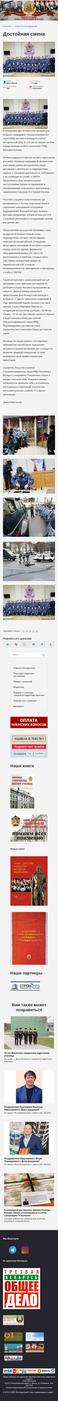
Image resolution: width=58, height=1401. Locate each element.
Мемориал (18, 706)
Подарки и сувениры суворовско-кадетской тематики (28, 693)
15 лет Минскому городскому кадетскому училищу (26, 1054)
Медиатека (18, 687)
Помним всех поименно (25, 701)
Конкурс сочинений (22, 681)
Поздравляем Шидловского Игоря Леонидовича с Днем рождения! (23, 1159)
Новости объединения (24, 668)
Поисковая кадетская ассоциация (23, 674)
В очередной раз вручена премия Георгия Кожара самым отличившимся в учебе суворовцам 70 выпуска (27, 1213)
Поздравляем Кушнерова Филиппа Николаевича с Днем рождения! (23, 1108)
